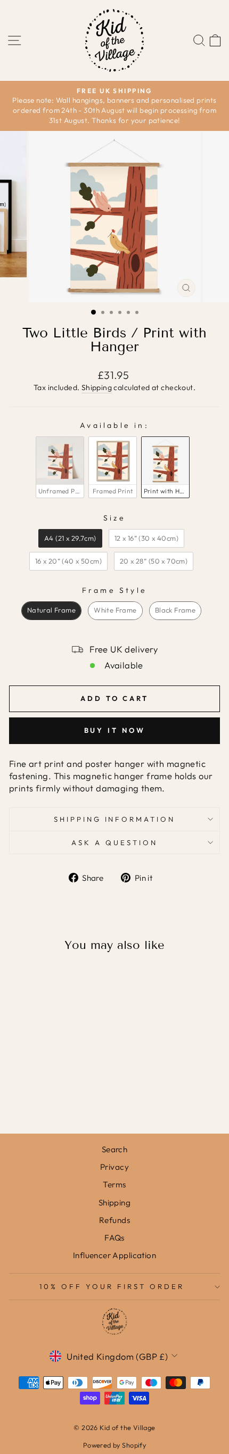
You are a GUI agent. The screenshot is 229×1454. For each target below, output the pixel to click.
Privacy (114, 1167)
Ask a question (114, 842)
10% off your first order (111, 1286)
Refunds (114, 1220)
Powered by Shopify (114, 1445)
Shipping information (115, 819)
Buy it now (114, 730)
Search (114, 1149)
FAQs (114, 1238)
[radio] (60, 467)
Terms (114, 1184)
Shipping (96, 387)
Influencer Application (114, 1255)
